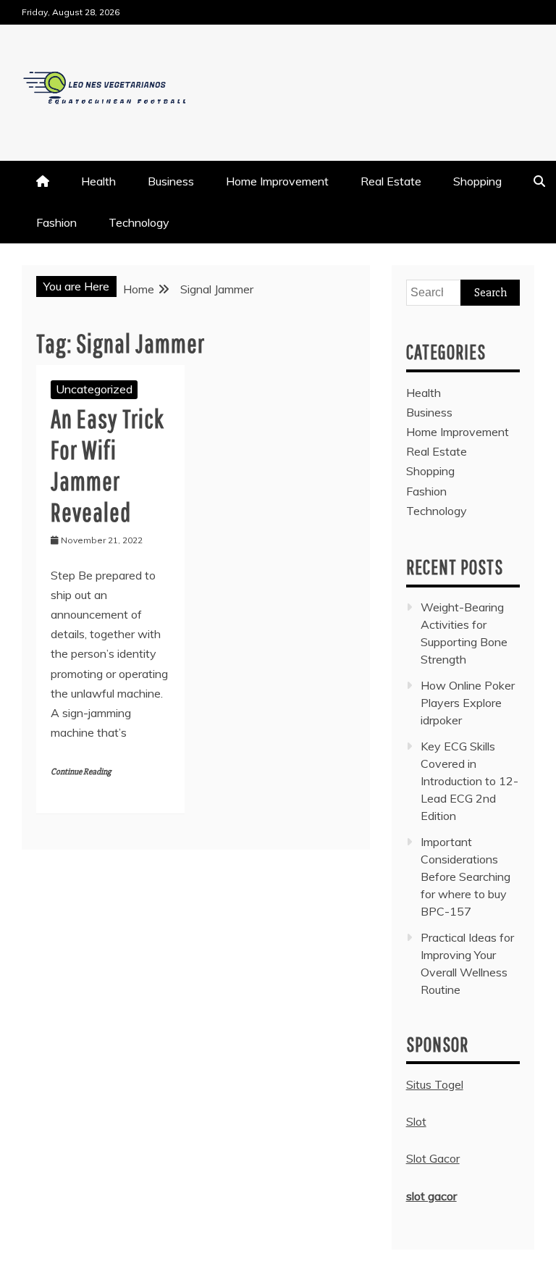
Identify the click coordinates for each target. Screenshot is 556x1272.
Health (98, 181)
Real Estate (391, 181)
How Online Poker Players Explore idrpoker (468, 702)
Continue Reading (81, 771)
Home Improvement (277, 181)
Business (171, 181)
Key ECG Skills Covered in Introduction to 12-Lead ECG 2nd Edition (469, 781)
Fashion (56, 222)
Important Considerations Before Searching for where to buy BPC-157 (465, 876)
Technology (139, 222)
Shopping (477, 181)
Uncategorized (94, 389)
